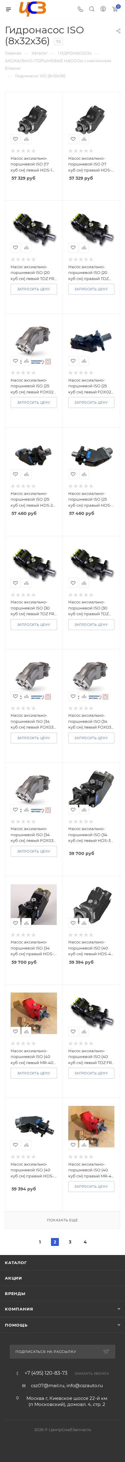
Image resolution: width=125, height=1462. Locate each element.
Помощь (16, 1325)
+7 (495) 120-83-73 (46, 1373)
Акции (13, 1278)
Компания (19, 1309)
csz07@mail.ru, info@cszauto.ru (67, 1385)
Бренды (15, 1293)
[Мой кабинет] (103, 9)
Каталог (16, 1262)
